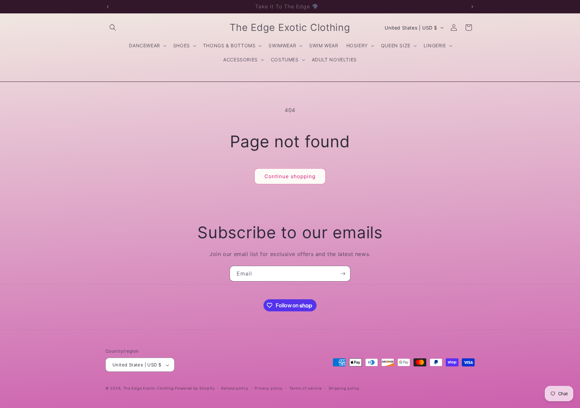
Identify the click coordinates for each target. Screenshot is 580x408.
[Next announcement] (472, 6)
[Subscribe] (342, 274)
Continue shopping (290, 176)
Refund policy (234, 388)
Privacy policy (269, 388)
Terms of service (305, 388)
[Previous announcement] (107, 6)
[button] (112, 27)
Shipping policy (344, 388)
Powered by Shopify (195, 388)
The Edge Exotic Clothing (149, 388)
